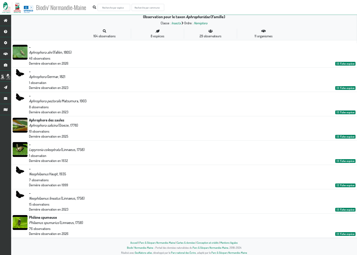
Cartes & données (186, 242)
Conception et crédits (208, 242)
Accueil (134, 242)
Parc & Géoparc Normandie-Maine (157, 242)
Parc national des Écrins (183, 252)
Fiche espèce (347, 63)
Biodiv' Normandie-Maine (61, 7)
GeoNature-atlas (143, 252)
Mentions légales (229, 242)
